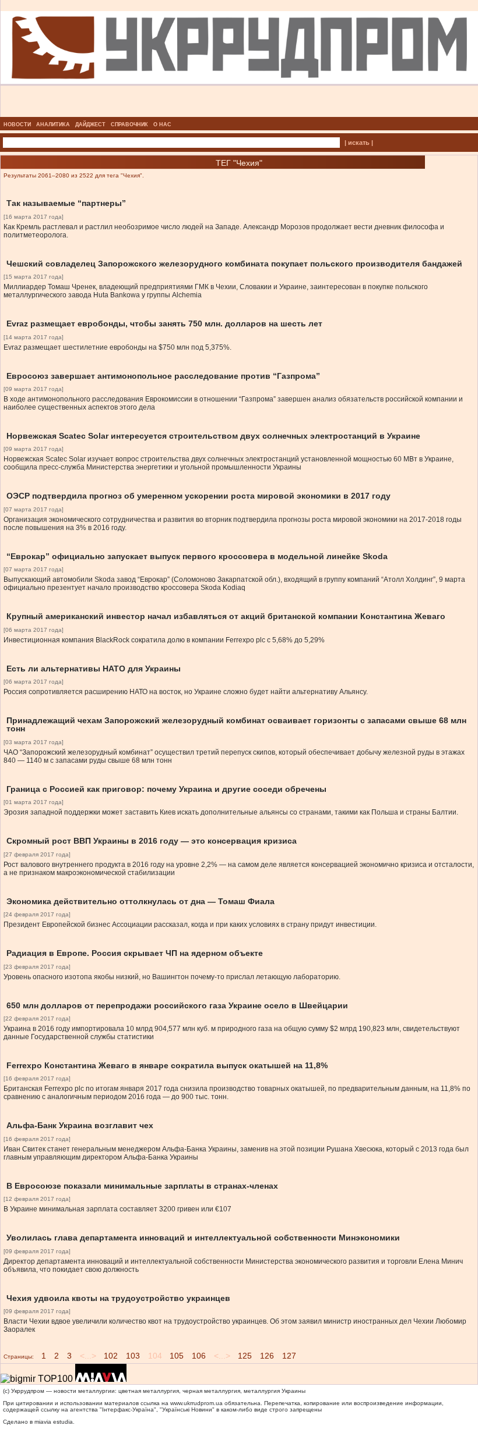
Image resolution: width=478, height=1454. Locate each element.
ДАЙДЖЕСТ (90, 124)
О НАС (162, 124)
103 (133, 1355)
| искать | (359, 142)
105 (177, 1355)
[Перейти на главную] (239, 113)
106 (199, 1355)
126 (267, 1355)
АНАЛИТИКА (53, 124)
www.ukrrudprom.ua (196, 1403)
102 (111, 1355)
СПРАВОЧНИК (129, 124)
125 (245, 1355)
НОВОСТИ (17, 124)
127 (289, 1355)
